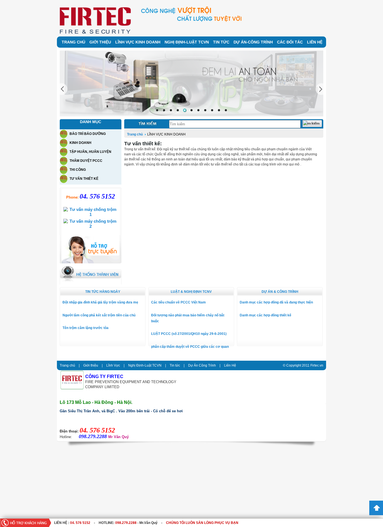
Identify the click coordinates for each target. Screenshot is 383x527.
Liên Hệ (230, 365)
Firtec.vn (316, 365)
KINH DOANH (80, 143)
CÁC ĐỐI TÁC (290, 42)
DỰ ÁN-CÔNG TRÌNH (253, 42)
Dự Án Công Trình (202, 365)
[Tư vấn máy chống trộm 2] (90, 226)
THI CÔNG (78, 170)
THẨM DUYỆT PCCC (86, 161)
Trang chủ (135, 134)
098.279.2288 (126, 523)
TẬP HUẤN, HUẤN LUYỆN (90, 152)
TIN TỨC (221, 42)
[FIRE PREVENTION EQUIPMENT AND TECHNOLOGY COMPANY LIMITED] (72, 388)
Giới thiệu (90, 365)
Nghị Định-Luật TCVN (144, 365)
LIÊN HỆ (314, 42)
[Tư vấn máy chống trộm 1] (90, 214)
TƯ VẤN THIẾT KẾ (84, 179)
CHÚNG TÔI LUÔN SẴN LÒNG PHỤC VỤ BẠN (202, 523)
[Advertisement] (168, 486)
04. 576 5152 (80, 523)
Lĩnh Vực (113, 365)
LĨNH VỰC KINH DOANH (137, 42)
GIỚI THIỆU (100, 42)
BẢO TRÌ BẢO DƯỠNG (88, 134)
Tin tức (175, 365)
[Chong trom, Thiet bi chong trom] (95, 32)
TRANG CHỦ (73, 42)
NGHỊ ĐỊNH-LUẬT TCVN (187, 42)
